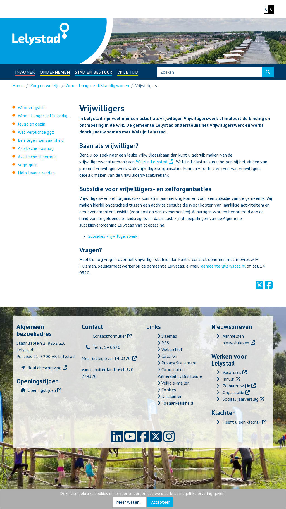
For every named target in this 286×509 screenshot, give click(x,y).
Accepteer (160, 502)
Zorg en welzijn (44, 85)
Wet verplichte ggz (36, 132)
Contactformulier (109, 336)
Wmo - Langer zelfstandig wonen (97, 85)
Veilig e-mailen (175, 383)
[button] (25, 72)
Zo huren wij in (236, 385)
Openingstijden (42, 390)
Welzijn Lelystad (152, 161)
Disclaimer (171, 396)
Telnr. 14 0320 (106, 347)
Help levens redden (36, 173)
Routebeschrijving (44, 367)
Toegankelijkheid (176, 403)
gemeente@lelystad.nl (223, 266)
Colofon (168, 356)
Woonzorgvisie (32, 107)
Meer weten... (129, 502)
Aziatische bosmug (36, 148)
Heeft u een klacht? (242, 422)
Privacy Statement (178, 363)
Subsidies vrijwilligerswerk (112, 236)
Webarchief (171, 349)
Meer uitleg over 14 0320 (106, 358)
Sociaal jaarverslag (241, 399)
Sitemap (168, 336)
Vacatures (232, 372)
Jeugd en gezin (31, 124)
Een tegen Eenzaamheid (41, 140)
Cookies (168, 389)
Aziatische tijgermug (37, 156)
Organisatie (233, 392)
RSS (164, 342)
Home (18, 85)
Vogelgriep (28, 164)
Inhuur (229, 379)
